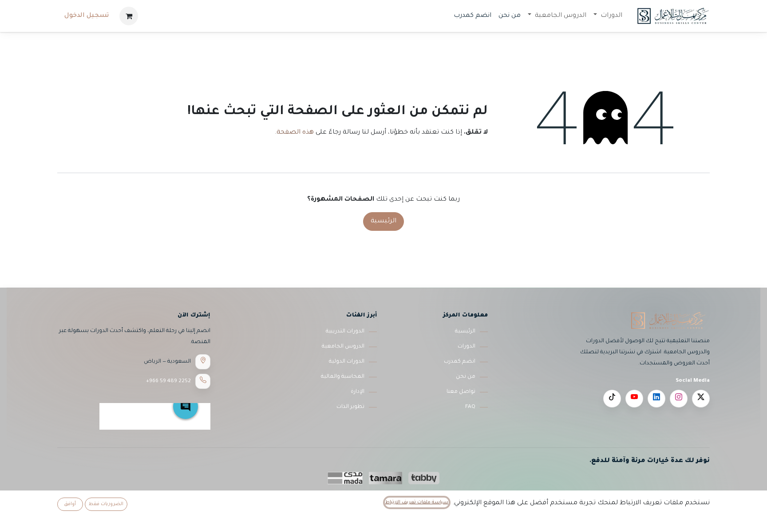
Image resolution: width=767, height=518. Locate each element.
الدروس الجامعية (343, 347)
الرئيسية (383, 221)
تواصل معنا (461, 392)
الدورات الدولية (346, 362)
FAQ (470, 407)
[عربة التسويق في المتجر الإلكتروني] (128, 16)
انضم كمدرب (459, 362)
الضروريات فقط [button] (106, 504)
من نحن (465, 377)
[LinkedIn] (656, 398)
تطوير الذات (350, 407)
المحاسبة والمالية (342, 377)
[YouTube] (634, 398)
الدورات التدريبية (345, 331)
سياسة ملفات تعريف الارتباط (416, 502)
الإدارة (357, 392)
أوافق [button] (70, 504)
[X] (701, 398)
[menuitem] (608, 16)
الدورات (466, 347)
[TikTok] (612, 398)
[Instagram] (679, 398)
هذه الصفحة (295, 132)
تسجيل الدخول (86, 16)
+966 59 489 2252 (168, 381)
